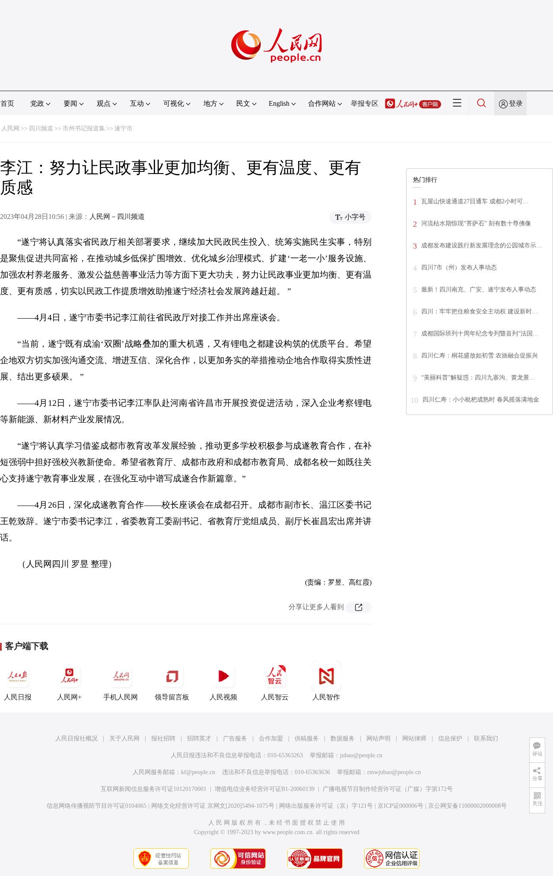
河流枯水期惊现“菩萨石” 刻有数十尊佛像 (476, 223)
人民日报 (18, 697)
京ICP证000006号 (400, 806)
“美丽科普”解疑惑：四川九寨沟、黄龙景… (478, 377)
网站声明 (378, 738)
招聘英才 (199, 738)
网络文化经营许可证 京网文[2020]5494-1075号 (212, 806)
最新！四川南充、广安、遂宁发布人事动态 (478, 289)
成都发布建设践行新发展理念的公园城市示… (481, 245)
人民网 (10, 128)
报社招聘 (163, 738)
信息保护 (450, 738)
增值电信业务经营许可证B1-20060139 (265, 789)
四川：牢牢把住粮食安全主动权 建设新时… (479, 311)
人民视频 (223, 697)
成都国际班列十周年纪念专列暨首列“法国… (480, 333)
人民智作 (326, 697)
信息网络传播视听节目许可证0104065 (96, 806)
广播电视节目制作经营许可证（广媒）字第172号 (388, 789)
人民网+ (69, 697)
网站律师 (414, 738)
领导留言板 (172, 697)
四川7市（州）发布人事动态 (459, 267)
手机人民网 (120, 697)
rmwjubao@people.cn (394, 772)
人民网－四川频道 (117, 216)
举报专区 (364, 103)
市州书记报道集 (84, 128)
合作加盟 (271, 738)
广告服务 (235, 738)
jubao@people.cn (361, 755)
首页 (7, 103)
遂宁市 (123, 128)
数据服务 (343, 738)
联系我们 (486, 738)
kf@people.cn (198, 772)
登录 (516, 103)
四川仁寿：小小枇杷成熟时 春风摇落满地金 (481, 399)
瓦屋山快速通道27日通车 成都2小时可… (475, 201)
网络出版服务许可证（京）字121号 (326, 806)
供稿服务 (307, 738)
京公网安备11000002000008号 (467, 806)
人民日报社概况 (76, 738)
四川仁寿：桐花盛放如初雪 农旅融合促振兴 (479, 355)
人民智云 (275, 697)
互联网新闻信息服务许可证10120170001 (154, 789)
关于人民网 (124, 738)
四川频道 (41, 128)
